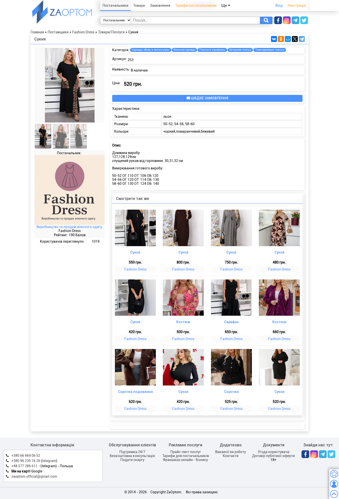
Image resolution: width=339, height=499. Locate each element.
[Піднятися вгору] (334, 494)
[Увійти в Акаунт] (334, 484)
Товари (139, 5)
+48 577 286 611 (24, 466)
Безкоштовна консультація (132, 456)
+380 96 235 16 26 (25, 461)
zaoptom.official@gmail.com (34, 476)
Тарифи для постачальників (185, 456)
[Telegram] (302, 39)
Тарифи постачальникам (195, 5)
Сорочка (231, 392)
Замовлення (160, 5)
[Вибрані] (334, 474)
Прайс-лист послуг (185, 452)
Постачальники (115, 5)
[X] (295, 39)
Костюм (183, 322)
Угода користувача (273, 452)
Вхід (279, 5)
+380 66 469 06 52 (25, 456)
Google (36, 471)
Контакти (230, 456)
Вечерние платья (240, 49)
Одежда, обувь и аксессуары (151, 49)
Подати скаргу (132, 460)
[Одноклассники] (281, 39)
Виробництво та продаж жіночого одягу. (69, 227)
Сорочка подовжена (135, 392)
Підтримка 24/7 (132, 452)
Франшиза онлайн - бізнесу (185, 460)
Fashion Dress (135, 269)
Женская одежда (184, 49)
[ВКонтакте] (274, 39)
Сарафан (231, 322)
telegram (49, 461)
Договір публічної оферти (273, 456)
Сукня (135, 252)
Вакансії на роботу (230, 452)
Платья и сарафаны (212, 49)
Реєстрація (297, 5)
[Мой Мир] (288, 39)
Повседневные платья (269, 49)
